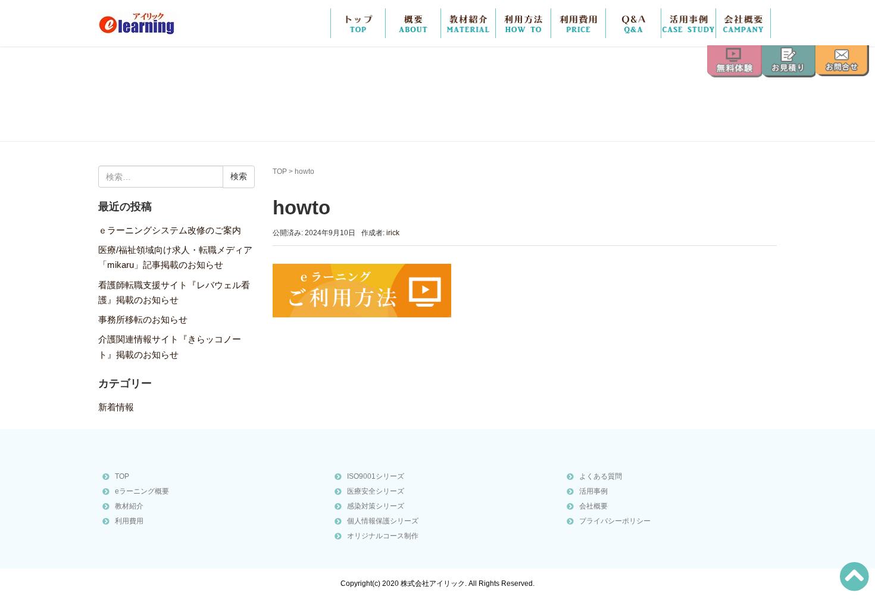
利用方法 (523, 23)
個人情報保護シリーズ (382, 521)
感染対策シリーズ (375, 506)
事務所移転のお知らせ (143, 320)
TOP (358, 23)
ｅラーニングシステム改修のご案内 (169, 230)
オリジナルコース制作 (382, 536)
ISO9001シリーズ (375, 476)
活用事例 (688, 23)
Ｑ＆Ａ (633, 23)
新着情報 (116, 407)
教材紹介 (468, 23)
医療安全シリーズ (375, 491)
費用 (578, 23)
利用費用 (129, 521)
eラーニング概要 (142, 491)
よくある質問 (600, 476)
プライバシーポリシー (615, 521)
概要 (413, 23)
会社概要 (743, 23)
